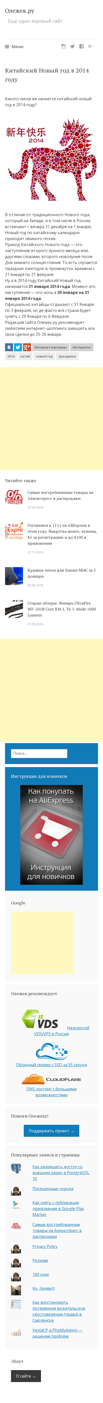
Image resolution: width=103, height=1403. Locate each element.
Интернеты (82, 347)
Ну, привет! (43, 1288)
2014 (11, 356)
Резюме (40, 1260)
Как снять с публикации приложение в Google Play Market (58, 1208)
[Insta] (63, 45)
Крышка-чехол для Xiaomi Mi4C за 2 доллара (62, 573)
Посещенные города (52, 1188)
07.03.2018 (35, 507)
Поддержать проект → (51, 1131)
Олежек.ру (19, 10)
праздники (67, 356)
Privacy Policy (45, 1246)
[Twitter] (18, 347)
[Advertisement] (51, 418)
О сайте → (26, 1376)
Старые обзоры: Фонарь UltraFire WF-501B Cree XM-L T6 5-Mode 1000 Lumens (62, 609)
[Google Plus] (27, 347)
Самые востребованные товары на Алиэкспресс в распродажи (60, 495)
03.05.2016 (35, 585)
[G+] (90, 45)
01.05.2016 (35, 624)
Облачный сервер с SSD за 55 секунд (51, 1064)
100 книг (40, 1274)
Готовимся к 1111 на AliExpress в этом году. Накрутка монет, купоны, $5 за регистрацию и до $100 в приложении (62, 534)
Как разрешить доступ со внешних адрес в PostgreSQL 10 (61, 1172)
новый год (44, 356)
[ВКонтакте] (9, 347)
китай (25, 356)
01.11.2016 (35, 552)
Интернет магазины (50, 347)
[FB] (81, 45)
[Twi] (72, 45)
